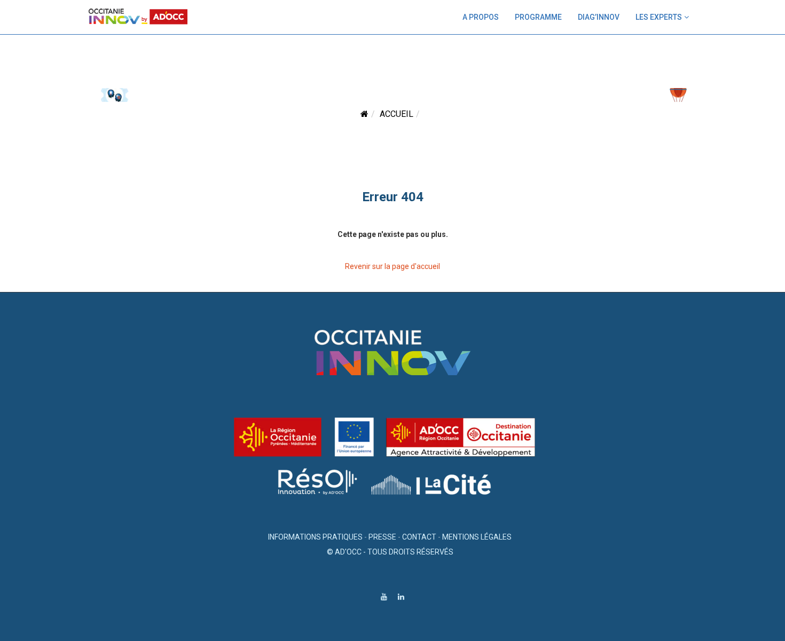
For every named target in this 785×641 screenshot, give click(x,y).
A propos (480, 17)
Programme (538, 17)
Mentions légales (477, 537)
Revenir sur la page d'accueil (392, 266)
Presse (382, 537)
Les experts (658, 17)
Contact (419, 537)
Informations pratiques (315, 537)
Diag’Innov (598, 17)
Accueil (396, 114)
